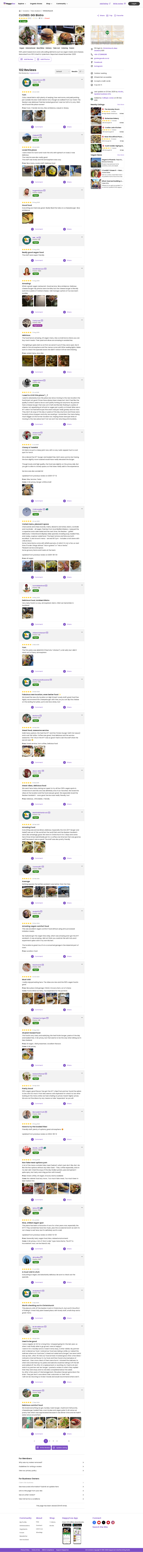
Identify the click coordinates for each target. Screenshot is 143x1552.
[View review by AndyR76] (26, 914)
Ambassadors (25, 1526)
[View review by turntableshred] (26, 588)
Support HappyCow (62, 1550)
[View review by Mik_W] (26, 240)
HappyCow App (70, 1518)
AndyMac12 (37, 1291)
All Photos (76, 42)
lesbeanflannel (38, 1074)
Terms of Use (36, 1550)
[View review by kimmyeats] (26, 1393)
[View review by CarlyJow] (26, 323)
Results (74, 71)
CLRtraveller (37, 509)
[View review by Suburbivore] (26, 82)
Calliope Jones (108, 98)
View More (120, 105)
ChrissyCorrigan (39, 1018)
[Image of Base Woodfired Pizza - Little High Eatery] (96, 139)
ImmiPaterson (38, 269)
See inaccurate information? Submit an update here (39, 1487)
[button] (107, 33)
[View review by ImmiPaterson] (26, 271)
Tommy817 (37, 867)
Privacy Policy (25, 1550)
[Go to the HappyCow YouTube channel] (99, 1522)
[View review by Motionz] (26, 718)
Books (52, 1526)
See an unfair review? (27, 1495)
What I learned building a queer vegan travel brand (122, 181)
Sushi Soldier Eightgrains (115, 146)
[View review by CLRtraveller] (26, 512)
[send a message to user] (44, 80)
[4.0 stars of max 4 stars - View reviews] (106, 111)
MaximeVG (37, 965)
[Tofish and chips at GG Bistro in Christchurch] (75, 1188)
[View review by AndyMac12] (26, 1293)
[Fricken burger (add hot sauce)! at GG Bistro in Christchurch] (27, 751)
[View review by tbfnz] (26, 1210)
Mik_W (35, 238)
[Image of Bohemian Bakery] (96, 121)
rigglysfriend (38, 380)
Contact (39, 1525)
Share (102, 15)
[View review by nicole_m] (26, 1150)
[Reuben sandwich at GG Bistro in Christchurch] (75, 566)
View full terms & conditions (29, 1499)
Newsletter (23, 1536)
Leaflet (94, 43)
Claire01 (36, 135)
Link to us (39, 1529)
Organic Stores (36, 4)
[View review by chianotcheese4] (26, 635)
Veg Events (23, 1529)
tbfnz (35, 1208)
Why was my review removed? (30, 1462)
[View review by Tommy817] (26, 869)
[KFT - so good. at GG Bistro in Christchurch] (39, 751)
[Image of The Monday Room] (96, 111)
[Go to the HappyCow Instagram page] (113, 1522)
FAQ (37, 1522)
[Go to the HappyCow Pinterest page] (108, 1522)
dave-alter (37, 771)
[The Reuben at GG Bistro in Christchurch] (39, 115)
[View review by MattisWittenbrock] (26, 815)
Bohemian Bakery (112, 118)
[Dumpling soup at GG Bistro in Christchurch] (27, 613)
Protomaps (100, 43)
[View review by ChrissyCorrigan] (26, 1020)
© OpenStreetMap (109, 43)
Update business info (102, 94)
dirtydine (36, 1257)
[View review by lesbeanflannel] (26, 1076)
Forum (22, 1533)
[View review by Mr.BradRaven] (26, 1329)
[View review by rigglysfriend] (26, 383)
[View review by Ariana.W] (26, 435)
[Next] (69, 1441)
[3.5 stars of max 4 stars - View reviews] (106, 130)
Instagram (98, 66)
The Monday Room (112, 109)
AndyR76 (36, 911)
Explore (21, 4)
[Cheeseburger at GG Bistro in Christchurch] (27, 218)
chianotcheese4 (39, 633)
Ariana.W (36, 433)
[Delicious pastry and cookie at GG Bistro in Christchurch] (63, 566)
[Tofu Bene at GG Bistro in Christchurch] (51, 566)
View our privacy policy (27, 1470)
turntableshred (39, 586)
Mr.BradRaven (38, 1327)
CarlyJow (36, 321)
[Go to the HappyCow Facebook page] (94, 1522)
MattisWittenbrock (40, 813)
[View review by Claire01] (26, 137)
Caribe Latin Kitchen (113, 127)
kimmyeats (37, 1390)
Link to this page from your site (30, 1491)
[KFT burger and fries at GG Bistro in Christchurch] (63, 1188)
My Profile (23, 1522)
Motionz (36, 716)
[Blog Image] (96, 163)
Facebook (98, 62)
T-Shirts (52, 1522)
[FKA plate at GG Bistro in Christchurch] (27, 660)
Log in (134, 4)
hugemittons (38, 190)
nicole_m (36, 1148)
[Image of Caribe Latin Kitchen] (96, 130)
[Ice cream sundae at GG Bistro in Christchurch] (39, 1188)
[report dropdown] (82, 79)
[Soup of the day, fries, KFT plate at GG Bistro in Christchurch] (51, 1188)
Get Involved (24, 1540)
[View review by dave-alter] (26, 773)
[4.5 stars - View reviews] (23, 18)
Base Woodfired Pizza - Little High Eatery (121, 137)
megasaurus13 (34, 73)
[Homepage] (9, 3)
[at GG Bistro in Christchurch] (27, 115)
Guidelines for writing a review (30, 1466)
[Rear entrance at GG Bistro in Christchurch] (27, 566)
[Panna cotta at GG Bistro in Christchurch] (27, 1188)
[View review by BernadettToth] (26, 1114)
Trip (110, 15)
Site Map (39, 1532)
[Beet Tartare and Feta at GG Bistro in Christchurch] (39, 566)
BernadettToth (38, 1112)
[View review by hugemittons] (26, 193)
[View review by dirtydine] (26, 1259)
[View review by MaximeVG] (26, 967)
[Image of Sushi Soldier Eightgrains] (96, 148)
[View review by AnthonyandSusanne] (26, 682)
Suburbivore (37, 80)
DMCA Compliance (48, 1550)
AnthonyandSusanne (41, 680)
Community (61, 4)
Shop (48, 4)
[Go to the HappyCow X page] (103, 1522)
